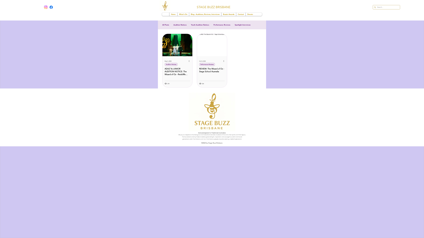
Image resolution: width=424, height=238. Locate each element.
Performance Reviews (222, 25)
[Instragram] (46, 7)
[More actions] (189, 61)
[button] (183, 14)
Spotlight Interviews (243, 25)
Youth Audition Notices (200, 25)
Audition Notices (180, 25)
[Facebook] (51, 7)
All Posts (165, 25)
